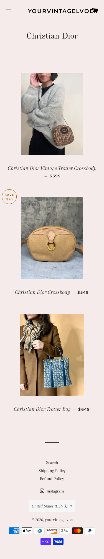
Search (52, 462)
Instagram (54, 491)
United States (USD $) (49, 506)
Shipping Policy (52, 470)
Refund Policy (52, 478)
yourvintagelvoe (52, 11)
